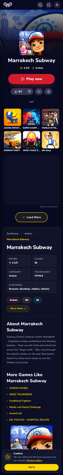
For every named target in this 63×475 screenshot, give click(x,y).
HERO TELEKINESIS (20, 394)
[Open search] (40, 5)
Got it (32, 467)
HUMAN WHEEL (18, 388)
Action (28, 233)
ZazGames (13, 233)
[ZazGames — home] (8, 5)
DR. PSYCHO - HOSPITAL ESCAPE (29, 419)
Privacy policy (34, 460)
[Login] (57, 5)
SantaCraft (15, 413)
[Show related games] (31, 102)
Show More (16, 308)
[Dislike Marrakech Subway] (29, 91)
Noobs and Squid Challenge (25, 407)
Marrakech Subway (18, 239)
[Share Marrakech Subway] (48, 91)
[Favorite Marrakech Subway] (39, 91)
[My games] (48, 5)
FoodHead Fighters (20, 400)
